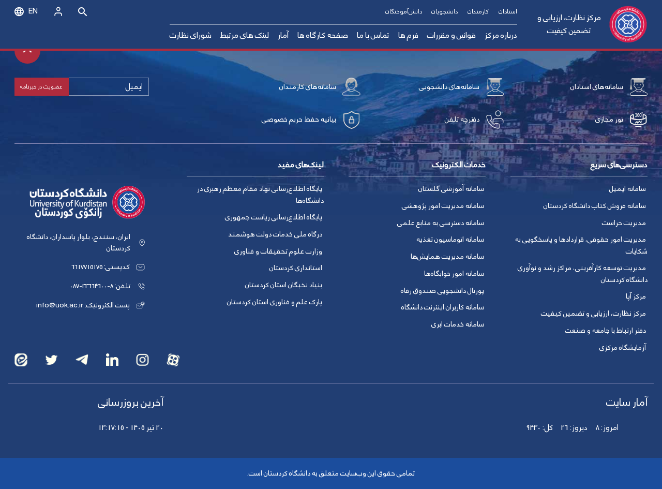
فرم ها (408, 35)
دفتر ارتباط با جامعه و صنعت (605, 330)
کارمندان (478, 11)
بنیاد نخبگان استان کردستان (283, 285)
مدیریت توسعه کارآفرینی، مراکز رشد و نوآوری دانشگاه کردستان (583, 274)
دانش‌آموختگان (403, 11)
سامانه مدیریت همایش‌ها (447, 256)
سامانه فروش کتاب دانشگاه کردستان (595, 206)
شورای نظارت (191, 35)
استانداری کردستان (295, 268)
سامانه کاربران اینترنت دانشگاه (442, 307)
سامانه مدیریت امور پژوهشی (443, 206)
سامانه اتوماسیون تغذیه (450, 239)
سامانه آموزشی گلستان (451, 189)
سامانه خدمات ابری (457, 324)
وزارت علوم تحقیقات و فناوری (278, 251)
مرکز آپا (636, 296)
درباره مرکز (501, 35)
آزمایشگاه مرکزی (622, 347)
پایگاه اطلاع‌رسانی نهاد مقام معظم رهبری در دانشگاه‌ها (260, 194)
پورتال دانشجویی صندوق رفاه (442, 291)
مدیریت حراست (624, 223)
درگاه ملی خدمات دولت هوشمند (275, 234)
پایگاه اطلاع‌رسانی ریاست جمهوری (273, 217)
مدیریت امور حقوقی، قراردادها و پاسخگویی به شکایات (581, 245)
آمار (283, 35)
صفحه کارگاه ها (322, 35)
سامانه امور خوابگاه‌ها (454, 273)
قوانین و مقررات (451, 35)
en (33, 11)
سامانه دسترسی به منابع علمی (440, 223)
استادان (508, 11)
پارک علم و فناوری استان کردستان (274, 302)
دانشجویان (444, 11)
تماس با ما (373, 35)
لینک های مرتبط (244, 35)
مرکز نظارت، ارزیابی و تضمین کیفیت (569, 24)
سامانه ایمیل (627, 189)
